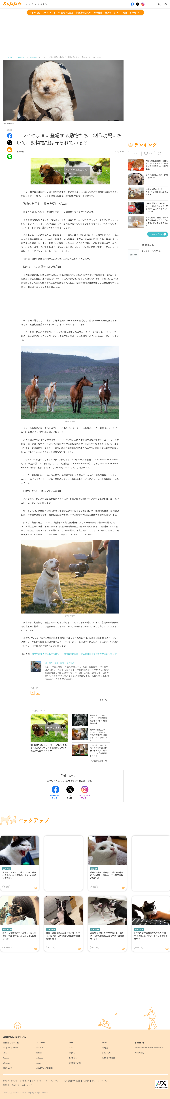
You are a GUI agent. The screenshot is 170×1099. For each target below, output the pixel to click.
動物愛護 (98, 12)
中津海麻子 (51, 929)
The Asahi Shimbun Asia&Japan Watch (149, 1048)
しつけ (117, 12)
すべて (134, 153)
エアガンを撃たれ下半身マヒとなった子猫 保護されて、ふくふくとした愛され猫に (19, 936)
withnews (6, 1063)
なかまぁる (73, 1058)
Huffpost (39, 1053)
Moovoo (6, 1058)
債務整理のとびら (75, 1063)
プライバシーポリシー (54, 1081)
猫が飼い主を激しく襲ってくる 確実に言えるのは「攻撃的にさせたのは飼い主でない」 (19, 875)
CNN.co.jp (39, 1048)
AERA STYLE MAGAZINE (44, 1068)
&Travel (15, 1048)
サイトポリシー (37, 1081)
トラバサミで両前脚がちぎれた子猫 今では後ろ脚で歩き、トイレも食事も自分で (151, 936)
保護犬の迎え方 (65, 12)
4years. (104, 1043)
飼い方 (108, 12)
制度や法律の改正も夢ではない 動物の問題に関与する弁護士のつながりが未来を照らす (74, 653)
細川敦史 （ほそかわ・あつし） (60, 662)
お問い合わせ (27, 1085)
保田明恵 (94, 869)
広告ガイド (16, 1085)
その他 (132, 12)
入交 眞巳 (6, 869)
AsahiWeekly (139, 1053)
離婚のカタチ (7, 1068)
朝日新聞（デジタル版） (11, 1043)
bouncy (38, 1063)
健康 (125, 12)
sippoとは (35, 12)
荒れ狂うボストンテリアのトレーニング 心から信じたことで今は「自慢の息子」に (107, 936)
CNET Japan (40, 1043)
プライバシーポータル (100, 1081)
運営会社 (6, 1085)
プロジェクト (49, 12)
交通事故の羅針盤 (108, 1058)
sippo (71, 1043)
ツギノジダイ (106, 1053)
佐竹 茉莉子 (7, 929)
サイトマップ (24, 1081)
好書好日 (72, 1053)
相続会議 (105, 1048)
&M (4, 1048)
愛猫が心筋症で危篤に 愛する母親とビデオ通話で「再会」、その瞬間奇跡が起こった (107, 875)
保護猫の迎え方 (83, 12)
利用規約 (86, 1081)
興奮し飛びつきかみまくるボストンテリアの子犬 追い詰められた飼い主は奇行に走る (63, 936)
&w (9, 1048)
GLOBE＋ (72, 1048)
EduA (5, 1053)
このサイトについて (10, 1081)
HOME (10, 57)
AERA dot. (39, 1058)
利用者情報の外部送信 (72, 1081)
